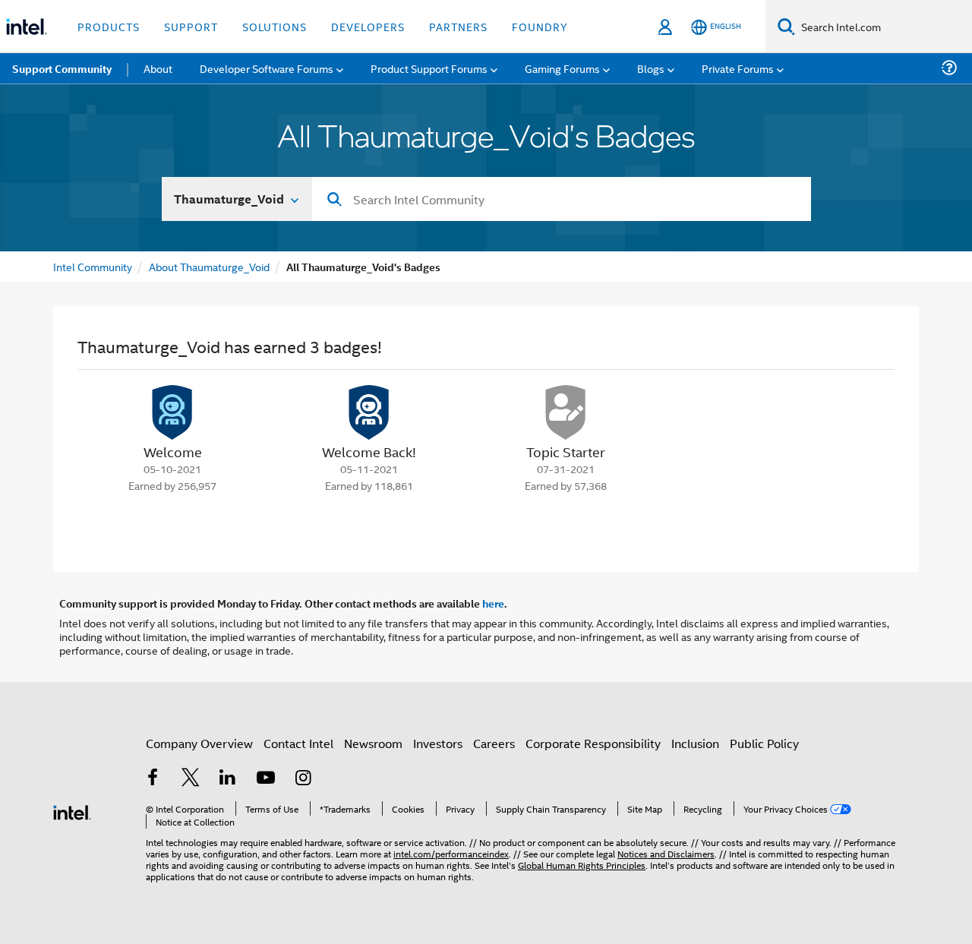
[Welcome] (172, 412)
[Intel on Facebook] (153, 779)
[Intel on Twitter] (191, 779)
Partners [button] (458, 26)
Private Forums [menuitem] (738, 68)
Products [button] (108, 26)
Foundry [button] (540, 26)
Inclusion (695, 743)
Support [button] (191, 26)
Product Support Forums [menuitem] (429, 68)
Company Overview (199, 743)
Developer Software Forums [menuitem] (266, 68)
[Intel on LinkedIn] (228, 779)
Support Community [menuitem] (62, 68)
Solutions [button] (274, 26)
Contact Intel (298, 743)
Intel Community (92, 266)
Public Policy (764, 743)
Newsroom (373, 743)
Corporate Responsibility (593, 743)
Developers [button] (368, 26)
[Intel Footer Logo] (72, 810)
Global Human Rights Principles (581, 864)
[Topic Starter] (565, 412)
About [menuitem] (158, 68)
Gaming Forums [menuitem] (562, 68)
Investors (437, 743)
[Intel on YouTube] (266, 779)
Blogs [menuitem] (650, 68)
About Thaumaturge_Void (209, 266)
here (493, 603)
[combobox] (561, 199)
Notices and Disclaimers (666, 853)
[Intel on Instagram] (303, 779)
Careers (494, 743)
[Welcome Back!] (369, 412)
